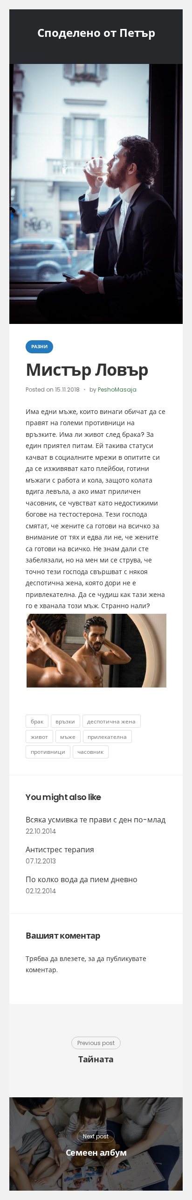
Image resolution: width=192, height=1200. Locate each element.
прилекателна (107, 737)
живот (39, 737)
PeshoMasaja (117, 389)
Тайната (96, 1059)
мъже (67, 737)
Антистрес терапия (60, 849)
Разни (39, 346)
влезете (72, 958)
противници (48, 752)
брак (37, 721)
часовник (90, 752)
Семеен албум (96, 1152)
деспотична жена (111, 721)
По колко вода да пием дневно (81, 879)
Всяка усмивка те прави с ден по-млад (95, 819)
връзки (65, 721)
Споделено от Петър (96, 33)
